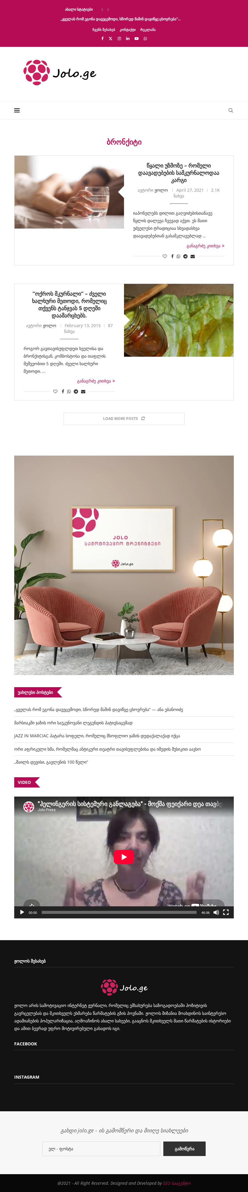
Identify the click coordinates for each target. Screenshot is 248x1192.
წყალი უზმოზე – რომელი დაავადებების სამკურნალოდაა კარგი (178, 173)
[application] (124, 857)
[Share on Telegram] (185, 256)
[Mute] (216, 912)
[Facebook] (102, 38)
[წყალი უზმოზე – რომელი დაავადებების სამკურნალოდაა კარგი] (69, 192)
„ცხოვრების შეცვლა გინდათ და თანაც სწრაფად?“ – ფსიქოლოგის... (119, 9)
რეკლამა (148, 29)
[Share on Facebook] (172, 256)
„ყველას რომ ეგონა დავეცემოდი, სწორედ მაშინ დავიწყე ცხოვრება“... (120, 18)
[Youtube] (137, 38)
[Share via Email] (193, 256)
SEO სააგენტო (177, 1183)
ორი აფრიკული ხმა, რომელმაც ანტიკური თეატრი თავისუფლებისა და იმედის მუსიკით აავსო (107, 749)
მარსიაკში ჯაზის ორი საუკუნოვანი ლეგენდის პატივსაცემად (73, 723)
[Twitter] (111, 38)
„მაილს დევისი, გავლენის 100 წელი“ (51, 762)
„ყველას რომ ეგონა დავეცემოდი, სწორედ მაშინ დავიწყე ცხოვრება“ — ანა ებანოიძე (98, 709)
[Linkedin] (127, 38)
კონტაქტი (128, 29)
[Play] (22, 912)
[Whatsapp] (145, 38)
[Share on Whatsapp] (178, 256)
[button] (102, 9)
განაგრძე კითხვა (203, 245)
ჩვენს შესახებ (104, 29)
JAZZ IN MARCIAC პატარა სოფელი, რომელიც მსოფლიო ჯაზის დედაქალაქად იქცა (97, 736)
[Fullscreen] (226, 912)
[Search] (231, 110)
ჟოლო (161, 190)
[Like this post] (165, 256)
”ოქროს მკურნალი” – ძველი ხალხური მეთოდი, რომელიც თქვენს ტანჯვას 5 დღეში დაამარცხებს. (69, 304)
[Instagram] (119, 38)
